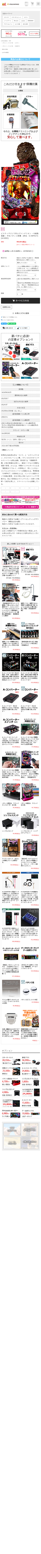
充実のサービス (12, 1129)
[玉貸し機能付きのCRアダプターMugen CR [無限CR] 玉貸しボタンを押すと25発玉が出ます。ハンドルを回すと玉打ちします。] (11, 1018)
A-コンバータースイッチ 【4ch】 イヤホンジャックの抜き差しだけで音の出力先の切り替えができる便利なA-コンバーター (11, 740)
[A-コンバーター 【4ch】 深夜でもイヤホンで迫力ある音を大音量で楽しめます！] (30, 695)
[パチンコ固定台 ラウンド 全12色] (30, 792)
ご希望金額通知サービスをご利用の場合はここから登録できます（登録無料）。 (20, 507)
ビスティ (17, 42)
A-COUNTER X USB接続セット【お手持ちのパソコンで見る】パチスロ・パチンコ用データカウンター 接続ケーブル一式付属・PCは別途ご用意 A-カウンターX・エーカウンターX (29, 897)
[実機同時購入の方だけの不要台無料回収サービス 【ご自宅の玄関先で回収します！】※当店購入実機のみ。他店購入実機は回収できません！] (30, 1018)
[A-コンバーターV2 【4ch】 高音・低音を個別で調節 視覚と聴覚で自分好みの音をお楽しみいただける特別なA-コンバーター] (30, 662)
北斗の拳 (25, 24)
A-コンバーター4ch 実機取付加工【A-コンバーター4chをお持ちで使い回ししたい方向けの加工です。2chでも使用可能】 (11, 773)
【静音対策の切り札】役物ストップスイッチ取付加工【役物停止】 (29, 643)
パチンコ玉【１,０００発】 (29, 999)
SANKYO (17, 46)
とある (23, 20)
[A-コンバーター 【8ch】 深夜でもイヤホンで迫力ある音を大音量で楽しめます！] (11, 695)
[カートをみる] (32, 6)
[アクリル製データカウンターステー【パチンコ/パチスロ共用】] (11, 989)
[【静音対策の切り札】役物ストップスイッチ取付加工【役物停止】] (30, 631)
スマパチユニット (16, 17)
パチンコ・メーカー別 (7, 42)
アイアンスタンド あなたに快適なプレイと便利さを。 (10, 860)
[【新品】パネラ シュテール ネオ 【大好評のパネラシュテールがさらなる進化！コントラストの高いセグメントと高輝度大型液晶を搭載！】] (11, 954)
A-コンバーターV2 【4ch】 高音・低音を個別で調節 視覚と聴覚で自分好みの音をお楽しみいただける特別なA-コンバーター (30, 676)
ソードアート (7, 20)
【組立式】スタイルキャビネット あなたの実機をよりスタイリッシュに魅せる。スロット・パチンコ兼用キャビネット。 (29, 862)
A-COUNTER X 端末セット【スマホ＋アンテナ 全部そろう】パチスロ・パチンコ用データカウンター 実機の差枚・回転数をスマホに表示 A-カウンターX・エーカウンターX (10, 934)
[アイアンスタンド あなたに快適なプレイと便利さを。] (11, 848)
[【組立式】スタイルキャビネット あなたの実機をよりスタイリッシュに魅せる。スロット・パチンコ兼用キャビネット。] (30, 848)
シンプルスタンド (7, 831)
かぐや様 (17, 24)
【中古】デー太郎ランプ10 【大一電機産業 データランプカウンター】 (30, 966)
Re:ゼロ (16, 20)
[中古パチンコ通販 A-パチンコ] (10, 5)
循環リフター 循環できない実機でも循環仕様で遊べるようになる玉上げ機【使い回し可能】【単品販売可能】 (29, 607)
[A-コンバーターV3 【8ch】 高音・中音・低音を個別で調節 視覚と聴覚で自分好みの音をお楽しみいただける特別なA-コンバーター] (11, 662)
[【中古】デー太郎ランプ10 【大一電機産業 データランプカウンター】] (30, 954)
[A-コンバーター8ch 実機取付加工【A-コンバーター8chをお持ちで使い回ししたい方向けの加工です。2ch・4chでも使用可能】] (30, 726)
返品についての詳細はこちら (10, 317)
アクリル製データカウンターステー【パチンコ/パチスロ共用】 (10, 1001)
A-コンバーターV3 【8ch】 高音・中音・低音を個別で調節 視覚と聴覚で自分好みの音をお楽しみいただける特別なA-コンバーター (11, 676)
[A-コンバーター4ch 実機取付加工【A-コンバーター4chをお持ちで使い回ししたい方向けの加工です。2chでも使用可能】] (11, 759)
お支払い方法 (12, 1142)
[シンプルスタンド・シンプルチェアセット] (30, 820)
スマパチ (6, 17)
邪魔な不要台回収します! (29, 1143)
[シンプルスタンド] (11, 820)
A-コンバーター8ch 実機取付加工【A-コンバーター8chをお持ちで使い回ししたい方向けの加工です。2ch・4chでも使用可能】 (30, 740)
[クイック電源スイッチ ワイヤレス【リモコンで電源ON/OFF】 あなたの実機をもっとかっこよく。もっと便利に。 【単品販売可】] (30, 759)
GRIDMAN (30, 20)
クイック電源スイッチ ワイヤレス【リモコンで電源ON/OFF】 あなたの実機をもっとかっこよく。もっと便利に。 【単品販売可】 (30, 773)
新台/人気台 (5, 49)
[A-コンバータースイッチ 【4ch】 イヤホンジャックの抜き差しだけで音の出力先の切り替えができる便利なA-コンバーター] (11, 726)
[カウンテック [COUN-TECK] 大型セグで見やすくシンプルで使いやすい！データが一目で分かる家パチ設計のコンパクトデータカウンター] (30, 917)
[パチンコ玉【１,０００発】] (30, 989)
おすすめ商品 (5, 52)
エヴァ (26, 17)
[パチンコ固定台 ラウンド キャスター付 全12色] (11, 792)
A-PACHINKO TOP (6, 40)
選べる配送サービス (30, 1129)
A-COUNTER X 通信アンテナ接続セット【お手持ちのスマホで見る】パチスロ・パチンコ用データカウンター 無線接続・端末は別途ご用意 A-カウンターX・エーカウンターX (10, 897)
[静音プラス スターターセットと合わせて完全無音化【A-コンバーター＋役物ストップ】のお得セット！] (30, 556)
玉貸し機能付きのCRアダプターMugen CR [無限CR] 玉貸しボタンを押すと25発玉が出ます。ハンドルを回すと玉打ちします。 (11, 1032)
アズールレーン (8, 24)
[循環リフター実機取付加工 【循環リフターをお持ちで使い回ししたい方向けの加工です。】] (11, 631)
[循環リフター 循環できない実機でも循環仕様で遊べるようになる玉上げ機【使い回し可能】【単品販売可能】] (30, 592)
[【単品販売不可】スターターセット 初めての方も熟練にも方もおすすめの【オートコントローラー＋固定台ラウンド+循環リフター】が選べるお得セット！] (11, 556)
